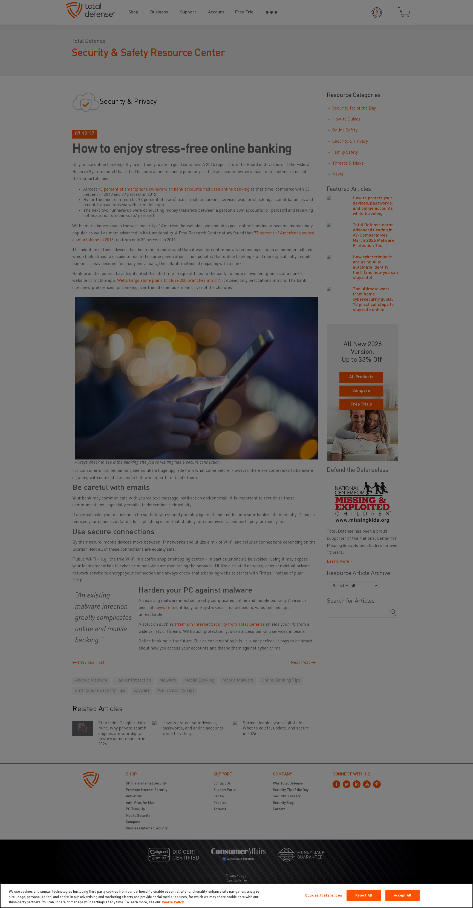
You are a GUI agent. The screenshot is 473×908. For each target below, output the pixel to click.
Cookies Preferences (323, 895)
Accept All (402, 895)
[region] (236, 896)
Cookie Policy (173, 902)
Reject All (363, 895)
